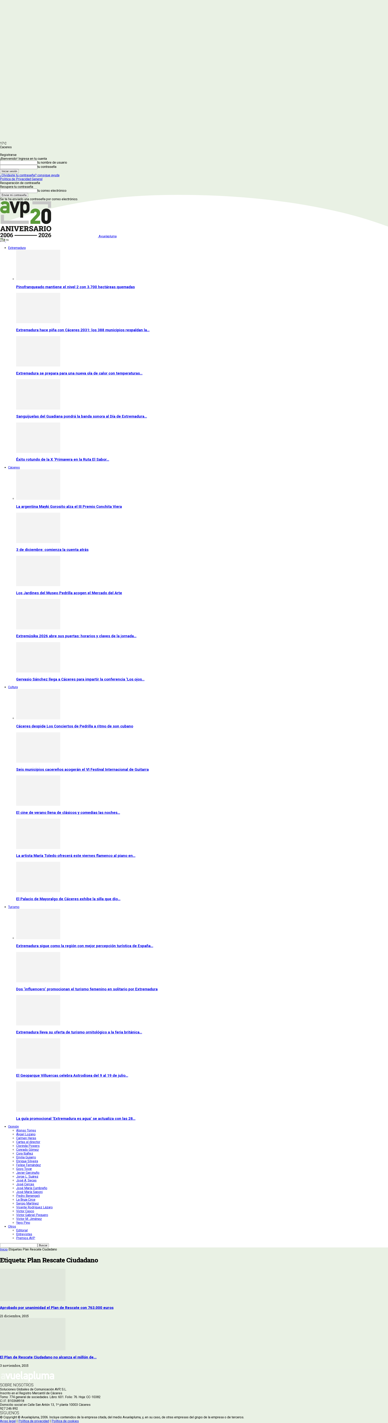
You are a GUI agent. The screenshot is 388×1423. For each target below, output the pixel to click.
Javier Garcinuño (27, 1173)
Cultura (13, 687)
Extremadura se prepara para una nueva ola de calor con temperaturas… (79, 373)
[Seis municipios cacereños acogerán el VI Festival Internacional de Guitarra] (38, 761)
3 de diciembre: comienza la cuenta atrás (52, 549)
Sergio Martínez (27, 1203)
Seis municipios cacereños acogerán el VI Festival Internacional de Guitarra (82, 769)
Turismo (13, 907)
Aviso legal (8, 1421)
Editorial (22, 1230)
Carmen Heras (26, 1138)
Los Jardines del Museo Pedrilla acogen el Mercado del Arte (69, 593)
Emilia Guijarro (26, 1157)
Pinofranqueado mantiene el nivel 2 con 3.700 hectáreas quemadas (75, 287)
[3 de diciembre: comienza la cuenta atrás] (38, 542)
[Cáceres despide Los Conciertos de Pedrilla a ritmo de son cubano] (38, 718)
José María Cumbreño (31, 1188)
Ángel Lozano (26, 1134)
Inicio (4, 1249)
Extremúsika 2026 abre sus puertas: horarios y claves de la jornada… (76, 636)
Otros (12, 1226)
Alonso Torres (26, 1130)
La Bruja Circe (25, 1200)
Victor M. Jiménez (29, 1219)
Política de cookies (65, 1421)
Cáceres (14, 467)
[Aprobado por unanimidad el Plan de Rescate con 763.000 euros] (32, 1300)
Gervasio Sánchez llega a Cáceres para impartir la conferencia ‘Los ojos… (80, 679)
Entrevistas (24, 1234)
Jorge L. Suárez (27, 1176)
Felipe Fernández (28, 1165)
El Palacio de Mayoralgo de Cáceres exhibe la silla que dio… (68, 899)
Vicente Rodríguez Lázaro (34, 1207)
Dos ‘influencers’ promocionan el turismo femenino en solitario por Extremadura (87, 989)
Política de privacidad (33, 1421)
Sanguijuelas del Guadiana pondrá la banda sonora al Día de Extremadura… (81, 416)
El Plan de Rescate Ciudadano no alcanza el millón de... (48, 1357)
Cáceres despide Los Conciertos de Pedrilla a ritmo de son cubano (74, 726)
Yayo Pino (23, 1223)
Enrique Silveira (27, 1161)
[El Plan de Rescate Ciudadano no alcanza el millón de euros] (32, 1349)
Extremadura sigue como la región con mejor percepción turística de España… (84, 946)
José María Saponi (29, 1192)
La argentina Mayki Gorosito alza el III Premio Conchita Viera (69, 506)
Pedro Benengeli (28, 1196)
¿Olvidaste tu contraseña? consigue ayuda (29, 175)
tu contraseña (46, 167)
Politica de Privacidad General (21, 179)
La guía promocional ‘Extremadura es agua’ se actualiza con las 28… (75, 1118)
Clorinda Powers (28, 1146)
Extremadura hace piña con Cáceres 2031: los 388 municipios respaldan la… (83, 330)
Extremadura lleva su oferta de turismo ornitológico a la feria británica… (79, 1032)
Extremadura (17, 248)
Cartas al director (28, 1142)
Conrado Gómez (27, 1150)
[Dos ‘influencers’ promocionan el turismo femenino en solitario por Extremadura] (38, 981)
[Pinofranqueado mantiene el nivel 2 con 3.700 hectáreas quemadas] (38, 279)
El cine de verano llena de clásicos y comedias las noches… (68, 812)
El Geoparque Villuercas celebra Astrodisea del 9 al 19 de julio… (72, 1075)
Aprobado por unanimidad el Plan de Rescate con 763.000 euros (57, 1307)
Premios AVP (25, 1238)
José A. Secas (26, 1180)
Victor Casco (25, 1211)
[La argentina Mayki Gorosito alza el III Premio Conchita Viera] (38, 499)
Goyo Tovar (24, 1169)
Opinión (13, 1127)
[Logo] (3, 241)
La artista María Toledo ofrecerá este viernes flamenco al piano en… (75, 855)
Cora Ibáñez (24, 1153)
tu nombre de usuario (52, 162)
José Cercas (25, 1184)
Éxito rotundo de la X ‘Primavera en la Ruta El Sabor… (62, 459)
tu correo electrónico (51, 191)
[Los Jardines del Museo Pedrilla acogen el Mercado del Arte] (38, 585)
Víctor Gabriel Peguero (32, 1215)
